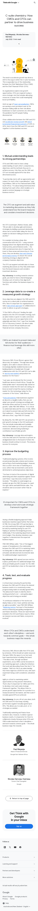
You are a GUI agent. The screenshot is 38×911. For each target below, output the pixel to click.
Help (7, 903)
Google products (21, 897)
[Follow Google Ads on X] (10, 847)
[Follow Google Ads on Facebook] (20, 847)
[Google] (6, 892)
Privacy (5, 899)
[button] (19, 44)
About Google (8, 897)
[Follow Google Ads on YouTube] (15, 847)
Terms (12, 899)
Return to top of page (20, 798)
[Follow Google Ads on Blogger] (5, 847)
